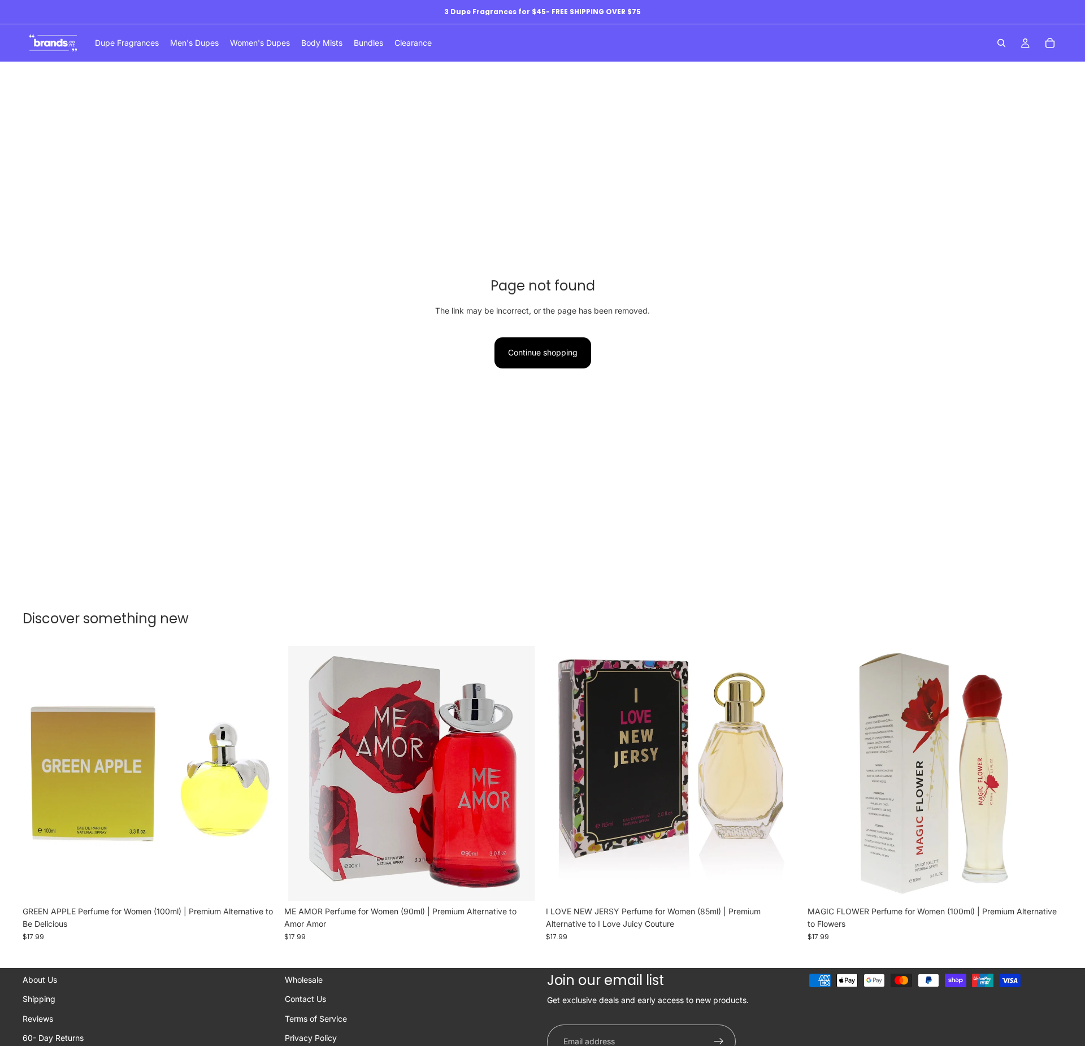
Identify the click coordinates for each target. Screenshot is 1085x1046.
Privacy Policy (311, 1038)
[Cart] (1050, 43)
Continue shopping (543, 352)
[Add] (260, 883)
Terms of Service (316, 1018)
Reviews (38, 1018)
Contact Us (305, 999)
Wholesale (304, 979)
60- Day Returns (53, 1038)
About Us (40, 979)
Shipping (39, 999)
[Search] (1001, 43)
